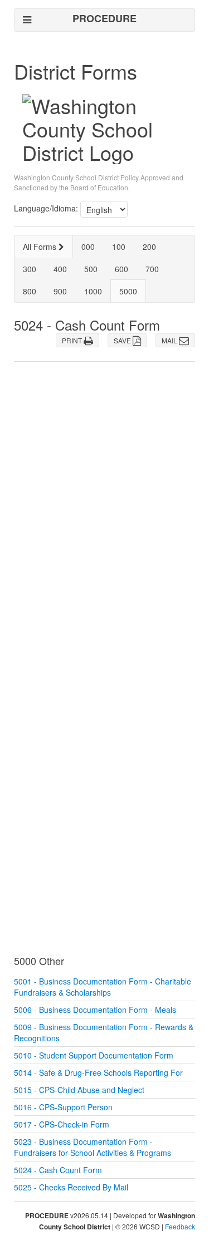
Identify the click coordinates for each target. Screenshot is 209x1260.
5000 (128, 291)
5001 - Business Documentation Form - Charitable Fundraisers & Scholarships (102, 987)
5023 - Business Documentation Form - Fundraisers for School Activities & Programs (92, 1147)
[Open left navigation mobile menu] (27, 19)
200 (149, 246)
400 (60, 268)
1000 (93, 291)
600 (121, 268)
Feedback (180, 1226)
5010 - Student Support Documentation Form (93, 1055)
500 (91, 268)
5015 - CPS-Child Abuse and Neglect (79, 1089)
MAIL (170, 340)
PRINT (73, 340)
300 (29, 268)
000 (88, 246)
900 (60, 291)
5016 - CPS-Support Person (63, 1107)
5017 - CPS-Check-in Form (61, 1124)
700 (152, 268)
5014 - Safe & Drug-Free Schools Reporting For (98, 1072)
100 (118, 246)
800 (29, 291)
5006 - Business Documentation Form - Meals (95, 1009)
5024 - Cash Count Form (58, 1169)
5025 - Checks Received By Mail (71, 1187)
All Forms (41, 246)
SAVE (123, 340)
